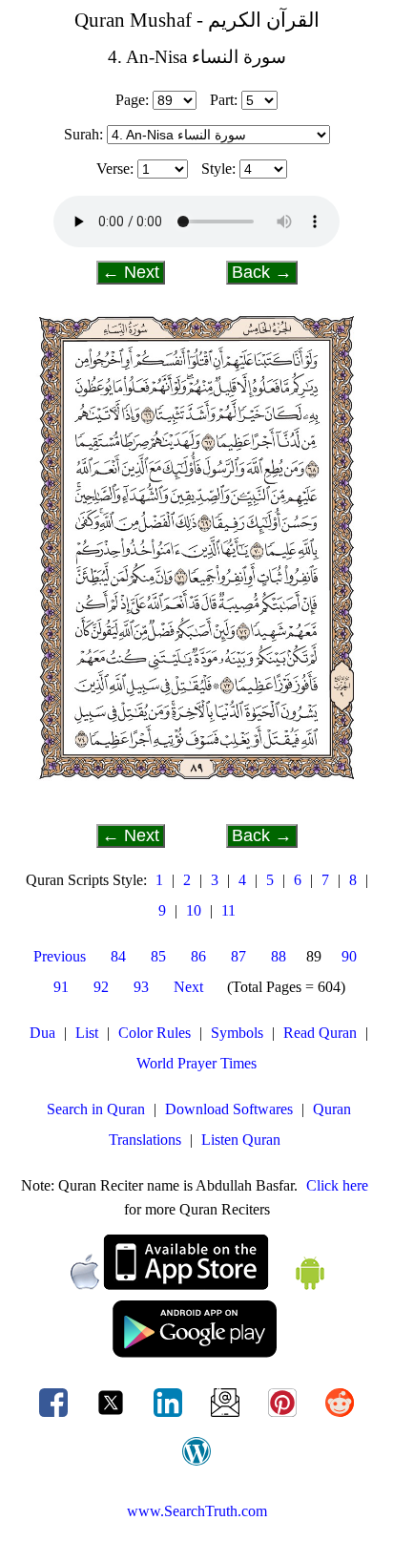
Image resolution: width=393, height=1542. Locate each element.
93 (141, 987)
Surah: (83, 134)
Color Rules (154, 1032)
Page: (132, 100)
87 (238, 956)
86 (198, 956)
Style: (218, 168)
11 (228, 910)
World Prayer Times (196, 1063)
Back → (262, 272)
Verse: (115, 168)
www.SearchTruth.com (197, 1511)
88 (278, 956)
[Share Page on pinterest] (284, 1416)
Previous (59, 956)
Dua (42, 1032)
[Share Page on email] (227, 1416)
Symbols (237, 1032)
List (86, 1032)
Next (188, 987)
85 (158, 956)
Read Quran (320, 1032)
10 (193, 910)
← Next (130, 272)
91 (61, 987)
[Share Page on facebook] (55, 1416)
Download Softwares (229, 1109)
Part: (224, 100)
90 (349, 956)
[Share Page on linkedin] (170, 1416)
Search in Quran (96, 1109)
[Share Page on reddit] (339, 1416)
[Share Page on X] (112, 1416)
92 (101, 987)
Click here (337, 1185)
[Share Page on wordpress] (196, 1465)
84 (118, 956)
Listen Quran (240, 1139)
